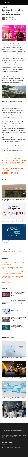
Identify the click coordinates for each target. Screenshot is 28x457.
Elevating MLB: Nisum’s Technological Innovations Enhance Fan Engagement (14, 160)
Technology (4, 7)
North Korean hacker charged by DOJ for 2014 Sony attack (18, 293)
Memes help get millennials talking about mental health (18, 318)
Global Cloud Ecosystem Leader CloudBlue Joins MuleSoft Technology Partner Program (18, 302)
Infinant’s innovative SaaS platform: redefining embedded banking (13, 170)
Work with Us (4, 444)
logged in (10, 251)
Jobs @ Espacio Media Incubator (8, 446)
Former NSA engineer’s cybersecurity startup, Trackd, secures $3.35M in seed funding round (18, 327)
